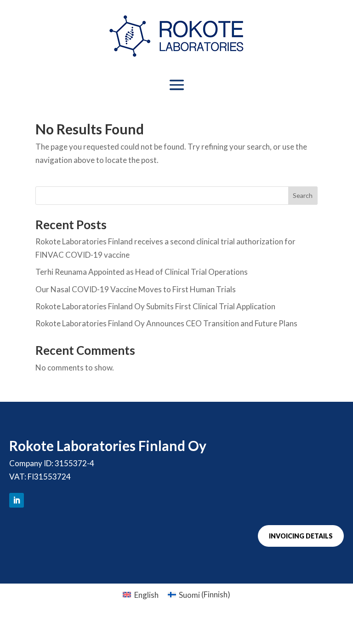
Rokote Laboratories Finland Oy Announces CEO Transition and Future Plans (166, 323)
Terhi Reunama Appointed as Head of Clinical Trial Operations (141, 272)
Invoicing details (301, 536)
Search (303, 195)
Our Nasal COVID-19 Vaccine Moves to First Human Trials (135, 289)
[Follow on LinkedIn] (16, 500)
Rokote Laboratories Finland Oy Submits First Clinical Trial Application (155, 306)
